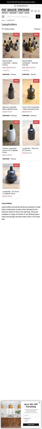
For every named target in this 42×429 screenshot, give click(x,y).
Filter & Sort (9, 29)
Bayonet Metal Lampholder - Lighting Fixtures (10, 63)
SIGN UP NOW (31, 424)
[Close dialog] (39, 402)
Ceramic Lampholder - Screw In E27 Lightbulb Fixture (10, 150)
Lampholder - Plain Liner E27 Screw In (30, 149)
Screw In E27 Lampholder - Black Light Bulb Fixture (30, 108)
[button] (3, 16)
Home (3, 20)
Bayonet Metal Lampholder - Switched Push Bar (30, 63)
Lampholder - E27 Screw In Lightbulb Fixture (11, 193)
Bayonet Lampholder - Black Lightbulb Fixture (10, 108)
